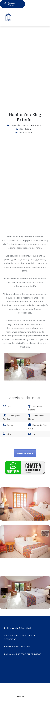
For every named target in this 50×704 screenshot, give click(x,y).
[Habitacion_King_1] (25, 608)
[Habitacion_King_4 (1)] (25, 519)
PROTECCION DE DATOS (28, 654)
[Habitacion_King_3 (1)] (25, 557)
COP (28, 697)
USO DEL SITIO (24, 646)
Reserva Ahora (11, 4)
